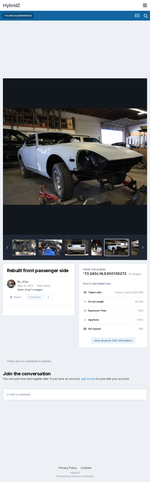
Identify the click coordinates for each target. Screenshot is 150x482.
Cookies (86, 467)
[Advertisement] (48, 50)
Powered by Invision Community (75, 476)
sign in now (88, 378)
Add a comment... (20, 394)
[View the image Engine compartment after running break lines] (50, 247)
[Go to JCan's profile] (11, 284)
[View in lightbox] (75, 156)
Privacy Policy (68, 467)
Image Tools (131, 227)
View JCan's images (30, 289)
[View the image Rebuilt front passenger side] (116, 247)
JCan (25, 281)
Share (16, 297)
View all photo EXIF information (113, 340)
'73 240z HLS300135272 (104, 274)
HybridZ (11, 5)
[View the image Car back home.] (76, 247)
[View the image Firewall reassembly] (24, 247)
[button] (7, 247)
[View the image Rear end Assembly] (96, 247)
